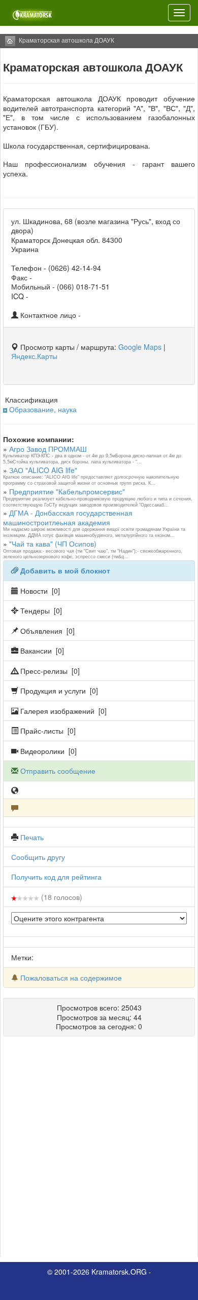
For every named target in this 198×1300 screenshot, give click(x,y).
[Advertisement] (99, 1150)
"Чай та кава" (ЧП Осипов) (52, 543)
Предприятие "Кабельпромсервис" (67, 491)
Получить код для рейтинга (56, 877)
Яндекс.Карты (34, 356)
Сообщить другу (38, 857)
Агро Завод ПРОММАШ (48, 449)
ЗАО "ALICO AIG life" (43, 470)
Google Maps (139, 347)
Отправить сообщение (57, 771)
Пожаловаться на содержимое (71, 977)
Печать (32, 837)
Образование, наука (43, 409)
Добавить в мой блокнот (65, 570)
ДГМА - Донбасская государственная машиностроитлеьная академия (68, 517)
